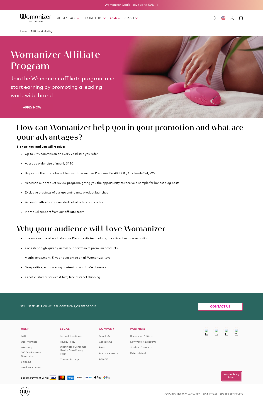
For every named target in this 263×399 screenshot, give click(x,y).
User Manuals (29, 342)
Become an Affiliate (141, 336)
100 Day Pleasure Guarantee (31, 354)
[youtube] (236, 330)
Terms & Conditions (71, 336)
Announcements (108, 353)
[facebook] (226, 330)
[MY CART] (241, 18)
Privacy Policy (67, 342)
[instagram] (206, 330)
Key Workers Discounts (143, 342)
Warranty (26, 348)
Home (23, 31)
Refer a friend (138, 353)
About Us (104, 336)
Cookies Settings (69, 360)
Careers (103, 359)
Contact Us (220, 306)
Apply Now (32, 107)
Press (102, 348)
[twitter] (216, 330)
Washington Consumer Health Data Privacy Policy (73, 350)
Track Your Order (31, 368)
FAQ (23, 336)
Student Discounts (141, 348)
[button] (231, 376)
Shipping (26, 362)
